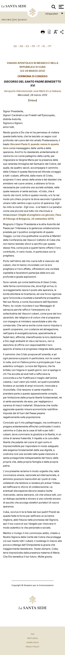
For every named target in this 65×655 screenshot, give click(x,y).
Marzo (23, 19)
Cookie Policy (32, 642)
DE (15, 46)
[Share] (62, 32)
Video (32, 100)
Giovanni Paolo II (19, 144)
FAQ (32, 634)
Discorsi (7, 19)
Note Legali (32, 638)
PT (49, 46)
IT (39, 46)
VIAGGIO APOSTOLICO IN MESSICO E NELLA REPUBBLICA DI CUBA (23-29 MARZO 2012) (32, 66)
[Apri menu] (61, 6)
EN (21, 46)
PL (44, 46)
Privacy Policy (32, 647)
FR (33, 46)
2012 (15, 19)
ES (27, 46)
